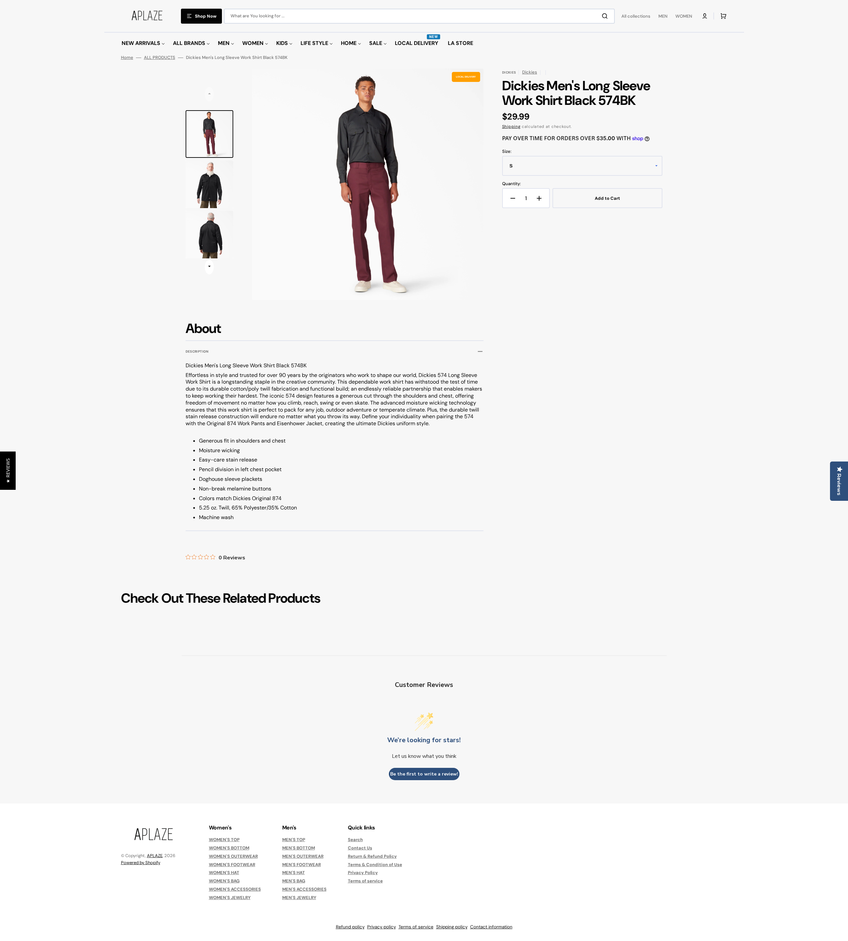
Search (355, 839)
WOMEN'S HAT (224, 872)
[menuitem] (143, 43)
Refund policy (350, 927)
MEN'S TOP (293, 839)
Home (127, 57)
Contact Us (360, 848)
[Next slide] (209, 267)
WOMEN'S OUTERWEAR (233, 856)
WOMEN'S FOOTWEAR (232, 864)
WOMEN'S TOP (224, 839)
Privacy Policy (363, 872)
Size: (506, 151)
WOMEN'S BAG (224, 881)
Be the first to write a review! (424, 774)
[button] (704, 16)
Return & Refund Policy (372, 856)
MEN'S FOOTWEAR (301, 864)
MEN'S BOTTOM (298, 848)
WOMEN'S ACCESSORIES (235, 889)
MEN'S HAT (293, 872)
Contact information (491, 927)
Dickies (529, 72)
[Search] (606, 16)
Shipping (511, 126)
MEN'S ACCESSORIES (304, 889)
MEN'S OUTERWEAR (303, 856)
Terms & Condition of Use (375, 864)
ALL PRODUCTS (159, 57)
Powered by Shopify (140, 862)
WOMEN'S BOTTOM (229, 848)
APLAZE (155, 855)
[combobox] (419, 16)
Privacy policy (381, 927)
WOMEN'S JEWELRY (230, 897)
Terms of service (365, 881)
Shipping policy (451, 927)
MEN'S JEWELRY (299, 897)
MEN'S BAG (293, 881)
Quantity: (511, 183)
